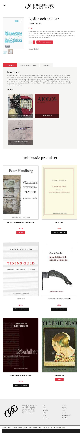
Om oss (64, 405)
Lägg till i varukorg (44, 42)
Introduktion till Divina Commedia (59, 299)
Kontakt (64, 407)
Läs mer (20, 232)
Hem (44, 405)
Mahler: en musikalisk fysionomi (21, 375)
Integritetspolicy (66, 415)
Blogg (44, 415)
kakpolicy (62, 427)
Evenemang (46, 418)
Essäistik (36, 49)
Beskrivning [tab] (10, 65)
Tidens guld (21, 299)
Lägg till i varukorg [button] (59, 232)
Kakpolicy (64, 418)
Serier (44, 412)
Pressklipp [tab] (46, 65)
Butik (44, 407)
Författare (45, 410)
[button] (20, 21)
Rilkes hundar (59, 375)
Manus (63, 412)
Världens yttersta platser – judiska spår (20, 222)
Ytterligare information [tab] (28, 65)
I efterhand (59, 222)
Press (63, 410)
